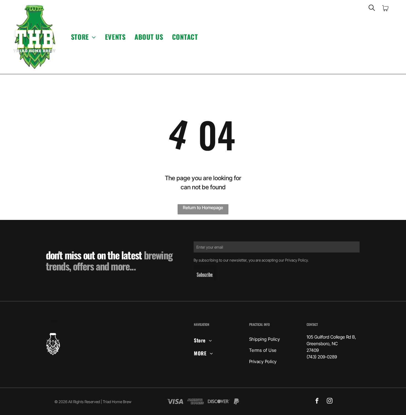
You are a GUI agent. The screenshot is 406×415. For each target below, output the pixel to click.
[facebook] (317, 402)
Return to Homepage (203, 207)
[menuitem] (84, 37)
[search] (371, 8)
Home (52, 321)
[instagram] (329, 402)
